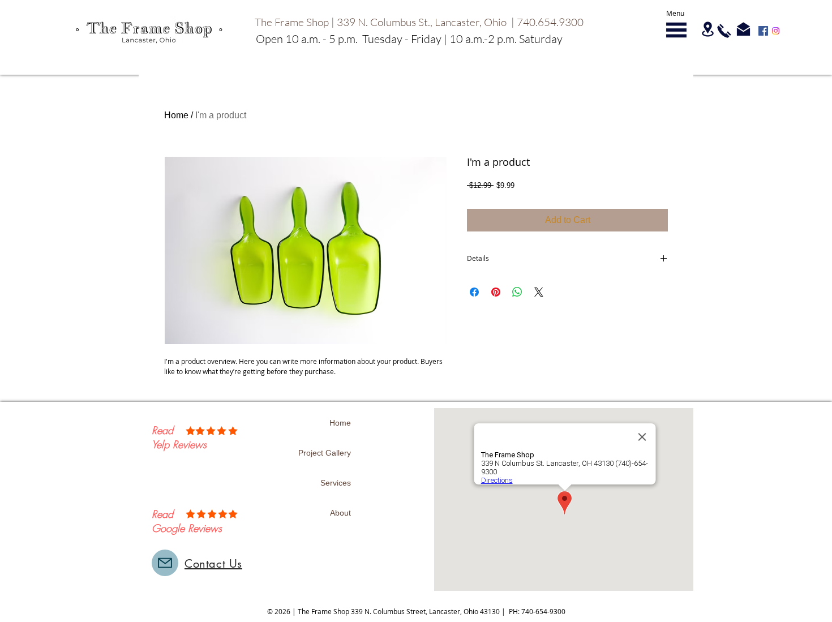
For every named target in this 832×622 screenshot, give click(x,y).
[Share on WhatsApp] (517, 292)
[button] (676, 30)
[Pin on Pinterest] (496, 292)
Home (176, 115)
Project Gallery (324, 452)
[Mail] (165, 563)
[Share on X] (539, 292)
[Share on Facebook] (474, 292)
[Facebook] (763, 31)
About (340, 512)
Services (335, 482)
